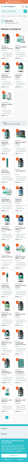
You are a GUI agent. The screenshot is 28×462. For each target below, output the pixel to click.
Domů (3, 16)
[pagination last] (21, 417)
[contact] (23, 6)
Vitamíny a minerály (11, 16)
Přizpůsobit (20, 459)
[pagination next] (17, 417)
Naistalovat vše (14, 455)
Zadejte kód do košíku (14, 2)
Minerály (20, 16)
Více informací (19, 451)
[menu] (2, 6)
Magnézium (24, 16)
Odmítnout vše (7, 459)
